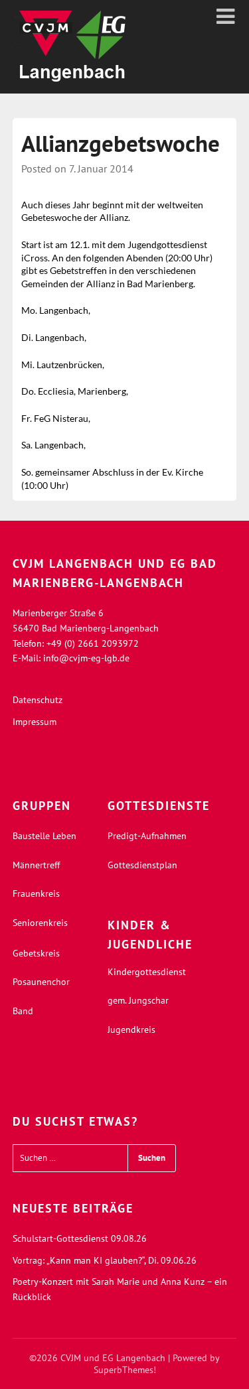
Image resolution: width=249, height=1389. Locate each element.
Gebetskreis (36, 953)
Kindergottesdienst (147, 972)
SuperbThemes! (125, 1370)
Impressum (34, 722)
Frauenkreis (36, 893)
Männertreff (36, 865)
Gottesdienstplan (142, 865)
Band (23, 1011)
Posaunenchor (41, 982)
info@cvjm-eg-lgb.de (86, 658)
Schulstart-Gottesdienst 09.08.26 (80, 1238)
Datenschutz (37, 700)
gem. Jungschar (138, 1000)
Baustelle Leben (44, 836)
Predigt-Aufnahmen (147, 836)
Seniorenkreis (40, 923)
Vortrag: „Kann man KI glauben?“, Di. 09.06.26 (105, 1260)
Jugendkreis (131, 1029)
